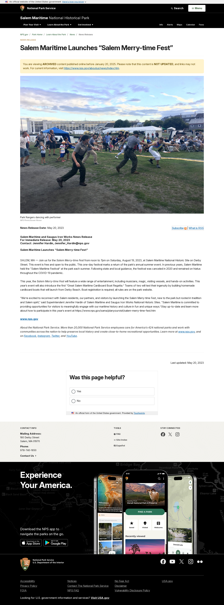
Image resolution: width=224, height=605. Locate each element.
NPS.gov (24, 34)
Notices (72, 581)
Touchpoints (139, 413)
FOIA (23, 590)
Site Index (121, 439)
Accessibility (27, 581)
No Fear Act (122, 581)
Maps (179, 24)
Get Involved (84, 24)
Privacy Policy (28, 585)
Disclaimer (121, 585)
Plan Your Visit (31, 24)
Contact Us (27, 455)
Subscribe (178, 228)
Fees (201, 24)
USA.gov (167, 581)
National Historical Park (54, 18)
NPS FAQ (73, 590)
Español (120, 445)
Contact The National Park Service (88, 585)
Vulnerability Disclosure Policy (132, 590)
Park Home (36, 34)
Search (178, 8)
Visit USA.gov (100, 597)
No (79, 400)
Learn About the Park (58, 24)
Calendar (190, 24)
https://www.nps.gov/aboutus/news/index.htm (91, 68)
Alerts (170, 24)
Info (161, 24)
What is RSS (196, 228)
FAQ (118, 434)
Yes (79, 391)
